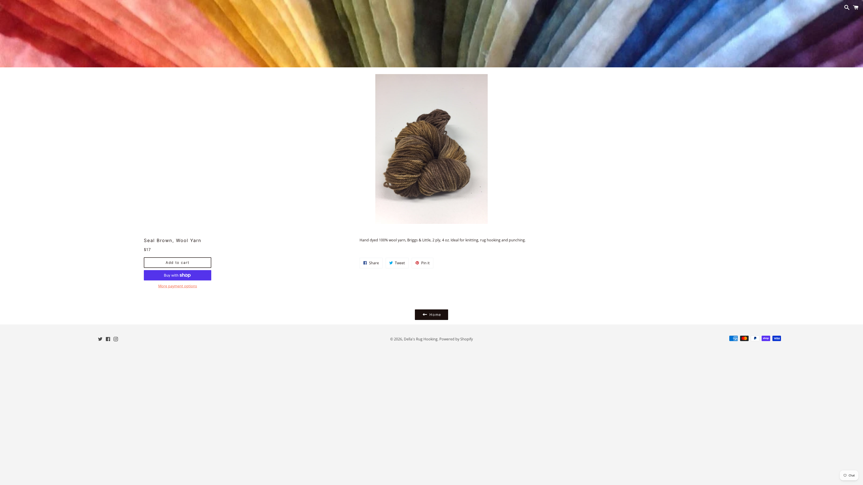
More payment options (177, 286)
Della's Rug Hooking (421, 339)
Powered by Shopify (456, 339)
